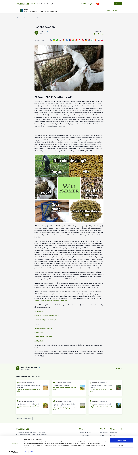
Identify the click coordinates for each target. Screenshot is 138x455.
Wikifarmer (43, 32)
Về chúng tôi (103, 432)
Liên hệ (102, 435)
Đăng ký (118, 3)
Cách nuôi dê (38, 311)
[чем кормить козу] (60, 40)
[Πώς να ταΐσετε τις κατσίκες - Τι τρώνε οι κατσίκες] (67, 40)
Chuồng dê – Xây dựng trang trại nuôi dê (46, 315)
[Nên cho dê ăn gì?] (76, 40)
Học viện (112, 435)
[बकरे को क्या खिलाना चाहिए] (73, 40)
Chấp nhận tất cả (121, 440)
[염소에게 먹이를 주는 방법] (99, 40)
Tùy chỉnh (120, 445)
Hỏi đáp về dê (38, 341)
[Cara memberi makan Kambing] (79, 40)
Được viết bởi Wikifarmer (29, 367)
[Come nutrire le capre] (92, 40)
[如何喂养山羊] (95, 40)
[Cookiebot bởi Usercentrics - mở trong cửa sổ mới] (14, 452)
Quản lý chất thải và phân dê (43, 336)
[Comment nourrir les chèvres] (70, 40)
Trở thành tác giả (86, 4)
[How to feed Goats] (51, 40)
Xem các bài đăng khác (24, 418)
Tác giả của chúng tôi (85, 432)
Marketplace (113, 432)
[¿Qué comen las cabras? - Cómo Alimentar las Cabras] (64, 40)
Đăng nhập (108, 3)
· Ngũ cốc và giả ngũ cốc (29, 389)
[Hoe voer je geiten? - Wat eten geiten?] (89, 40)
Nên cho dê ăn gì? (34, 17)
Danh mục (40, 4)
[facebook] (98, 34)
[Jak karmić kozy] (102, 40)
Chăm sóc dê (38, 332)
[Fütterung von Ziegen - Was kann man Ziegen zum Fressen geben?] (86, 40)
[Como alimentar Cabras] (54, 40)
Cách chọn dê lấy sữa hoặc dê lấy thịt (45, 320)
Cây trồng (19, 389)
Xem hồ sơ (119, 368)
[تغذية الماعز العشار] (57, 40)
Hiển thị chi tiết (28, 452)
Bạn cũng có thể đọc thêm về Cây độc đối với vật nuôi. (51, 300)
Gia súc (22, 17)
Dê (26, 17)
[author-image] (17, 368)
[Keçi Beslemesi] (83, 40)
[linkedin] (94, 34)
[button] (98, 4)
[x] (102, 34)
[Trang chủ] (17, 17)
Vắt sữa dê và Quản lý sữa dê (43, 328)
